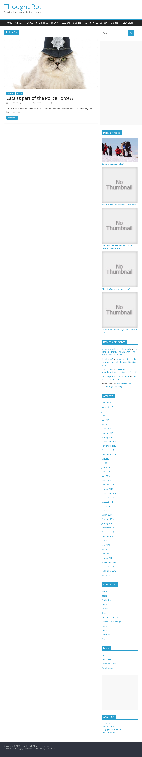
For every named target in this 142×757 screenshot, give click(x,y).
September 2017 (109, 402)
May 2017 (106, 420)
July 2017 (106, 411)
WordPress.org (108, 668)
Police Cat (61, 103)
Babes (30, 22)
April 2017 (106, 424)
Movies (105, 608)
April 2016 (106, 476)
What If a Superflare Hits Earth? (116, 289)
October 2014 (108, 497)
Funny (54, 22)
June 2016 (106, 467)
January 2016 (107, 489)
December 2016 (109, 441)
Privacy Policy (108, 726)
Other (104, 613)
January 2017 (107, 437)
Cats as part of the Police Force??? (40, 98)
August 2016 (107, 458)
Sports (114, 22)
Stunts (104, 630)
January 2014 (107, 523)
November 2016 (109, 445)
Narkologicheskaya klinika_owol (116, 349)
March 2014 (107, 514)
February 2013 (108, 553)
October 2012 (108, 566)
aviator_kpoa (107, 369)
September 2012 (109, 571)
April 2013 (106, 549)
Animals (19, 22)
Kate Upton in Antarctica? (113, 164)
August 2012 (107, 575)
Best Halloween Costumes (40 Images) (119, 204)
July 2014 (106, 506)
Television (127, 22)
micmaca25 (26, 103)
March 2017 (107, 428)
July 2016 (106, 463)
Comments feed (109, 663)
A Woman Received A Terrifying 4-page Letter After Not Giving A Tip (120, 362)
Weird (104, 639)
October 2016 (108, 450)
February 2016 (108, 484)
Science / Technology (96, 22)
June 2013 (106, 545)
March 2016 (107, 480)
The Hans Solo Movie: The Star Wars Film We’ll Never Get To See (119, 352)
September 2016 (109, 454)
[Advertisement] (121, 83)
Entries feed (107, 659)
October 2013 (108, 532)
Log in (104, 655)
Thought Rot (22, 6)
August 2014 (107, 502)
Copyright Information (111, 729)
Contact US (107, 723)
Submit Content (109, 732)
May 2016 (106, 471)
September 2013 (109, 536)
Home (9, 22)
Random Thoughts (71, 22)
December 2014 (109, 493)
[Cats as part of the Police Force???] (51, 38)
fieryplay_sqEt (108, 359)
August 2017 (107, 407)
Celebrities (42, 22)
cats (54, 103)
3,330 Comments (42, 103)
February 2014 (108, 519)
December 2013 (109, 527)
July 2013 (106, 540)
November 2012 (109, 562)
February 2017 (108, 433)
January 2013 (107, 558)
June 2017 (106, 415)
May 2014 (106, 510)
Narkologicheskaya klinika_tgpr (115, 376)
